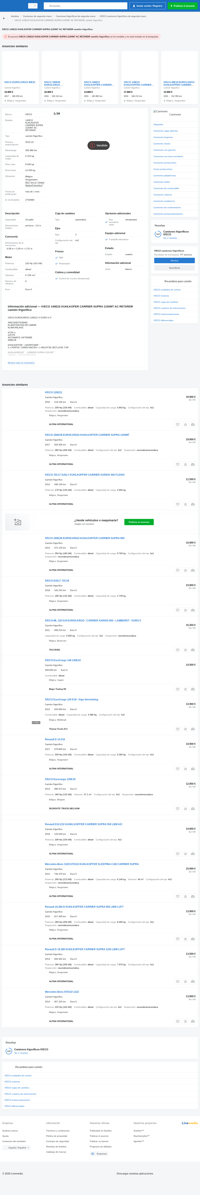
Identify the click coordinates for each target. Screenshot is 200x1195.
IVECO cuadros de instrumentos (169, 308)
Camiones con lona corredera (168, 156)
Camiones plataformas (164, 175)
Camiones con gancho (164, 150)
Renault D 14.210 (55, 739)
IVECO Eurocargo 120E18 (60, 779)
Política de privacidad (56, 1136)
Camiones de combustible (166, 188)
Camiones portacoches (164, 163)
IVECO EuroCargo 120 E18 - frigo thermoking (71, 699)
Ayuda (5, 1136)
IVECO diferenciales (163, 320)
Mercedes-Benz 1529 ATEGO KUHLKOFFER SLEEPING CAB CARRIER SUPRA (92, 864)
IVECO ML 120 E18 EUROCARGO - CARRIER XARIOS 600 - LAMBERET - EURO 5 (93, 620)
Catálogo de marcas (56, 1152)
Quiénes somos (10, 1130)
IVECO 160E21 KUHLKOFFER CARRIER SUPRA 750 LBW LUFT (98, 83)
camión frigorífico (33, 136)
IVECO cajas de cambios (166, 302)
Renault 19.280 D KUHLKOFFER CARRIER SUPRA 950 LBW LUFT (84, 906)
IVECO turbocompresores (166, 314)
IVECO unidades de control (167, 289)
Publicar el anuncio (139, 522)
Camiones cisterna (162, 194)
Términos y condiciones (58, 1130)
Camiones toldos (161, 182)
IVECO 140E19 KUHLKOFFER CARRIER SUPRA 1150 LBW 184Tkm (138, 83)
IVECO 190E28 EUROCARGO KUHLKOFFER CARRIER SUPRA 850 (85, 538)
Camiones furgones (163, 137)
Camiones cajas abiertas (165, 131)
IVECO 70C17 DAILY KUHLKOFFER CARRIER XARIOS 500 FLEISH (85, 474)
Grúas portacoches (162, 169)
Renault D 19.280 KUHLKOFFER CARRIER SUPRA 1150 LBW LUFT (85, 949)
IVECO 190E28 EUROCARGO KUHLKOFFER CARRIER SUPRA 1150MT (87, 435)
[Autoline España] (13, 6)
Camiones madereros (164, 201)
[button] (185, 424)
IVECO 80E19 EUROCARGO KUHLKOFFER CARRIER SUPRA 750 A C (179, 83)
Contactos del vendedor (14, 1141)
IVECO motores (161, 296)
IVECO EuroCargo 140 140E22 (63, 660)
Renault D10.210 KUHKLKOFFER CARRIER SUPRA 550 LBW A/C (83, 824)
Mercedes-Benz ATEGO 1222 (62, 992)
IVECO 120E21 (53, 392)
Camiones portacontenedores (168, 214)
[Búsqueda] (47, 6)
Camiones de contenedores (167, 207)
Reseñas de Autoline (56, 1146)
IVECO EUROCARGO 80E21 (19, 82)
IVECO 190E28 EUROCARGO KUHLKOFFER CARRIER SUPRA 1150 (58, 83)
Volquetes (158, 124)
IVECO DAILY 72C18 (57, 580)
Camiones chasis (161, 143)
